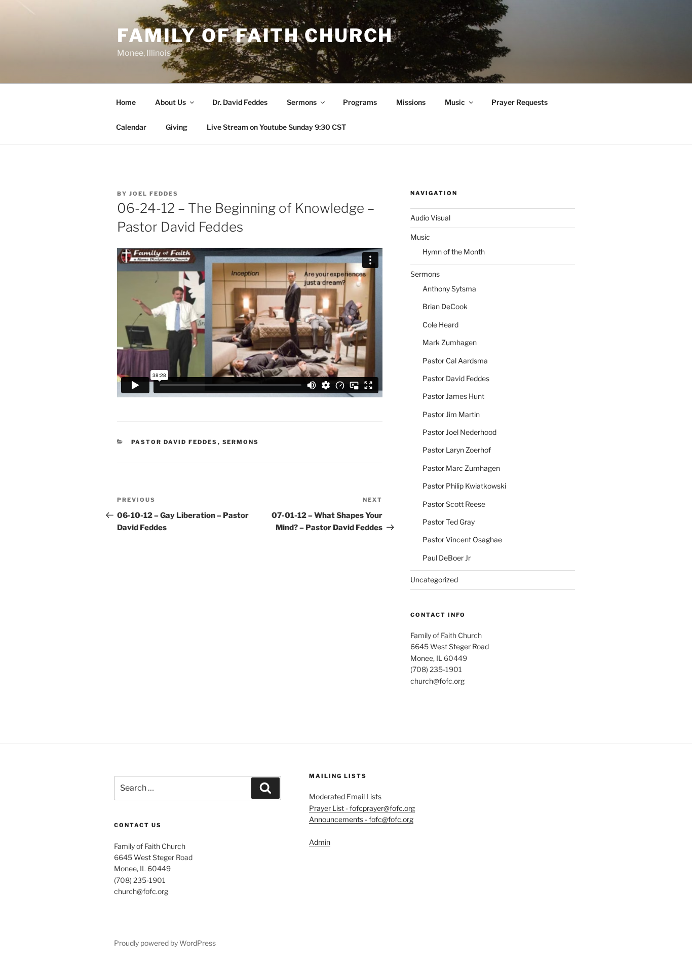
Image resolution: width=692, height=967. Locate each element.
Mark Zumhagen (449, 342)
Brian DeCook (445, 306)
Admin (319, 842)
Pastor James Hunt (453, 396)
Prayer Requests (519, 102)
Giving (176, 127)
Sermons (302, 102)
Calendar (131, 127)
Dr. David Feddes (239, 102)
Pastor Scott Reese (453, 504)
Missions (411, 102)
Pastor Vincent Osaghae (462, 539)
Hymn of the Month (453, 251)
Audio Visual (430, 217)
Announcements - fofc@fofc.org (361, 819)
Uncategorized (434, 579)
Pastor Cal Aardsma (455, 360)
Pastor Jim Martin (451, 414)
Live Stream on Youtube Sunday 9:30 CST (276, 127)
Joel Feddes (153, 193)
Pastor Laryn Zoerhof (456, 449)
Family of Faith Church (255, 35)
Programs (360, 102)
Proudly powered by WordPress (165, 943)
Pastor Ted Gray (448, 521)
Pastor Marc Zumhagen (461, 468)
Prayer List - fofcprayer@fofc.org (362, 808)
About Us (170, 102)
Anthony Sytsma (449, 288)
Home (126, 102)
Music (455, 102)
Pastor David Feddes (174, 441)
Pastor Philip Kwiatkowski (464, 485)
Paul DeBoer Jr (446, 557)
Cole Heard (440, 324)
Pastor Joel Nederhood (459, 432)
